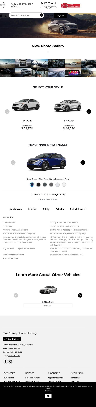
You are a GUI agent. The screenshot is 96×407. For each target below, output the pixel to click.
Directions (75, 381)
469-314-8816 (14, 355)
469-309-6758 (14, 348)
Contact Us (13, 339)
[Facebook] (5, 361)
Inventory (9, 373)
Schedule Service (32, 378)
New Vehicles (8, 378)
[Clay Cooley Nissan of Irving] (20, 4)
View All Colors (40, 194)
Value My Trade (54, 381)
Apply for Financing (56, 378)
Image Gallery (59, 194)
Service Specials (32, 381)
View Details (48, 306)
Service (29, 373)
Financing (54, 373)
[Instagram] (10, 361)
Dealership (77, 373)
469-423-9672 (16, 352)
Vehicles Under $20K (11, 381)
